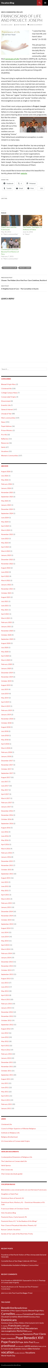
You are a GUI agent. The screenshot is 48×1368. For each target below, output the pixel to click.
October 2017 (6, 769)
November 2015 (7, 865)
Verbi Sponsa (6, 1165)
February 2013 (6, 1004)
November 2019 (7, 677)
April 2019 (5, 702)
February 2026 (6, 484)
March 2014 (5, 949)
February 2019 (6, 710)
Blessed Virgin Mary (8, 384)
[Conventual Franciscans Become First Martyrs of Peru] (11, 242)
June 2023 (5, 538)
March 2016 (5, 849)
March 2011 (5, 1100)
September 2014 (7, 924)
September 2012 (7, 1025)
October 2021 (6, 593)
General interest (7, 409)
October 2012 (6, 1020)
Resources (5, 443)
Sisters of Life (42, 1346)
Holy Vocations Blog (8, 1213)
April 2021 (5, 614)
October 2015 (6, 870)
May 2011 (4, 1092)
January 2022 (6, 585)
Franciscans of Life (11, 59)
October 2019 (6, 681)
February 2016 (6, 853)
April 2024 (5, 526)
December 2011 (7, 1062)
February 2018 (6, 752)
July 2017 (4, 782)
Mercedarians (31, 1328)
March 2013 (5, 999)
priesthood (8, 1345)
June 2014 (5, 937)
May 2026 (4, 480)
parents (30, 1331)
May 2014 (4, 941)
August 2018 (5, 727)
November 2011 (7, 1066)
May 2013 (4, 991)
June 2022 (5, 572)
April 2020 (5, 656)
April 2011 (5, 1096)
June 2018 (5, 735)
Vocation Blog (7, 3)
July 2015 (4, 882)
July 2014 (4, 932)
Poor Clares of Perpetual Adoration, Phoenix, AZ (18, 1225)
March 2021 (5, 618)
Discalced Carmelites (9, 1317)
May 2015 (4, 890)
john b (3, 1293)
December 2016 (7, 811)
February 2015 (6, 903)
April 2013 (5, 995)
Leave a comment (35, 25)
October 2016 (6, 819)
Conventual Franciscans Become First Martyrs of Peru (10, 251)
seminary (34, 1346)
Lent (27, 1326)
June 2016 (5, 836)
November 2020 (7, 631)
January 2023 (6, 555)
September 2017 (7, 773)
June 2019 (5, 694)
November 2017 (7, 765)
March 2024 (5, 530)
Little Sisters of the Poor (13, 1328)
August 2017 (5, 777)
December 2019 (7, 673)
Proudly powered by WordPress (11, 1365)
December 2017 (7, 761)
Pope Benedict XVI (29, 1338)
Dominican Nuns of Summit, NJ (12, 1198)
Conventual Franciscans (33, 1314)
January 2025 (6, 505)
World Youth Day (8, 1355)
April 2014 (5, 945)
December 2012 (7, 1012)
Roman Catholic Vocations (10, 1230)
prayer (37, 1342)
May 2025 (4, 501)
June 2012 (5, 1037)
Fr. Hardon (4, 1326)
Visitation (36, 1349)
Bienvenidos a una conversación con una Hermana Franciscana (23, 1190)
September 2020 (7, 639)
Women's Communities (9, 456)
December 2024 (7, 509)
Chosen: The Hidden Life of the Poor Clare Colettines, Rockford (24, 279)
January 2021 (6, 626)
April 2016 (5, 844)
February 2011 (6, 1104)
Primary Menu (45, 3)
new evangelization (9, 1331)
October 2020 (6, 635)
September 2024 (7, 513)
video (29, 1349)
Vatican (24, 1349)
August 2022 (5, 568)
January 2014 (6, 958)
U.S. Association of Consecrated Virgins (15, 1141)
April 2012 (5, 1046)
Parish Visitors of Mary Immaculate (11, 1334)
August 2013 (5, 978)
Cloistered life (6, 388)
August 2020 (5, 643)
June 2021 (5, 606)
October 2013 (6, 970)
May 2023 (4, 543)
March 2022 (5, 580)
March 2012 (5, 1050)
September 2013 (7, 974)
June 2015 (5, 886)
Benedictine (7, 1307)
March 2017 (5, 798)
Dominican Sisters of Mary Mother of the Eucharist (18, 1323)
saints (27, 1346)
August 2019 (5, 685)
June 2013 (5, 987)
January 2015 (6, 907)
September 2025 (7, 497)
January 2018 (6, 756)
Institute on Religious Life (10, 1133)
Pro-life (19, 12)
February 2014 (6, 953)
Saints (3, 447)
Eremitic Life (5, 405)
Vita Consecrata (7, 1170)
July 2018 (4, 731)
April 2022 (5, 576)
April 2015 (5, 895)
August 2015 (5, 878)
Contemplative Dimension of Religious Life (16, 1157)
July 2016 (4, 832)
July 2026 (4, 476)
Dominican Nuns (34, 1317)
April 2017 (5, 794)
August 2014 (5, 928)
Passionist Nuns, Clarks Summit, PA (14, 1217)
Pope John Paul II (26, 1342)
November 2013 (7, 966)
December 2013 (7, 962)
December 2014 (7, 911)
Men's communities (8, 12)
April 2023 (5, 547)
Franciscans (14, 1325)
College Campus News (9, 393)
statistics (17, 1349)
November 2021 (7, 589)
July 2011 (4, 1083)
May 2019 (4, 698)
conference (18, 1314)
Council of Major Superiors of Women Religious (18, 1129)
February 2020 (6, 664)
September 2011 (7, 1075)
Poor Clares (39, 1333)
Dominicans (9, 1320)
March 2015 (5, 899)
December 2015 (7, 861)
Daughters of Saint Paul (9, 1194)
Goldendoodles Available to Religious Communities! (20, 1265)
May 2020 (4, 652)
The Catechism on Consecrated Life (14, 1161)
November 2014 (7, 916)
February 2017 (6, 802)
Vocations (4, 451)
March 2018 (5, 748)
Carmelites (8, 1313)
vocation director (19, 1353)
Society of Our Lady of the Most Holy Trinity (17, 1234)
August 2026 (5, 471)
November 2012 (7, 1016)
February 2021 (6, 622)
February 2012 (6, 1054)
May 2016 (4, 840)
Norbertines (22, 1331)
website (24, 173)
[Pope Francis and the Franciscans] (11, 220)
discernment (23, 1317)
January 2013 (6, 1008)
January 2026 (6, 488)
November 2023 (7, 534)
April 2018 (5, 744)
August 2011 (5, 1079)
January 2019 (6, 714)
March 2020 (5, 660)
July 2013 (4, 983)
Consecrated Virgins (8, 397)
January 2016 (6, 857)
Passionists (28, 1334)
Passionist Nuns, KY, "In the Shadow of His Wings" (19, 1221)
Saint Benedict (19, 1346)
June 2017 (5, 786)
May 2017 (4, 790)
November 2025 (7, 492)
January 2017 (6, 807)
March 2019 (5, 706)
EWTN (37, 1323)
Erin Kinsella (5, 1280)
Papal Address (6, 426)
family (42, 1323)
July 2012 (4, 1033)
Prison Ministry (6, 430)
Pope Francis (9, 1342)
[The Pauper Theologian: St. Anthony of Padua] (32, 220)
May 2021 (4, 610)
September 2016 (7, 823)
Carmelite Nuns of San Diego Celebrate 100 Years (19, 1261)
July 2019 (4, 689)
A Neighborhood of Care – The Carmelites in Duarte (19, 287)
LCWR (23, 1326)
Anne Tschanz (21, 25)
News (3, 422)
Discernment (6, 401)
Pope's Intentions (8, 1338)
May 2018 (4, 740)
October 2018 (6, 723)
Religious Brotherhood (9, 1137)
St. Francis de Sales (7, 1349)
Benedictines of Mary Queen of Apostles (14, 1311)
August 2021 (5, 597)
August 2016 (5, 828)
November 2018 (7, 719)
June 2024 (5, 518)
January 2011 (6, 1108)
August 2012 (5, 1029)
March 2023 (5, 551)
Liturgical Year (6, 414)
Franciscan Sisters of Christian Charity (15, 1209)
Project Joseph (25, 268)
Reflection (5, 439)
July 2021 (4, 601)
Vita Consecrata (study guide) (11, 1174)
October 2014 (6, 920)
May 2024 (4, 522)
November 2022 (7, 564)
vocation (7, 1352)
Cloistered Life (6, 1124)
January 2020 (6, 668)
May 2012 (4, 1041)
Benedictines (20, 1308)
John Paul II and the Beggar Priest (20, 1293)
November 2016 (7, 815)
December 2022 (7, 559)
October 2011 (6, 1071)
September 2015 (7, 874)
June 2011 (5, 1087)
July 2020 (4, 647)
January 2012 (6, 1058)
